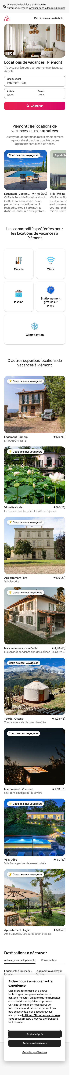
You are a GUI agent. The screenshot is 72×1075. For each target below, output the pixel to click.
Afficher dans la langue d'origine (47, 8)
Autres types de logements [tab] (19, 960)
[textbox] (19, 95)
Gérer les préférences (34, 1052)
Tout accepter (35, 1034)
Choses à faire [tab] (49, 960)
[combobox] (34, 83)
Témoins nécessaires (35, 1043)
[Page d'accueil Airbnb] (6, 18)
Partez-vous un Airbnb (48, 18)
